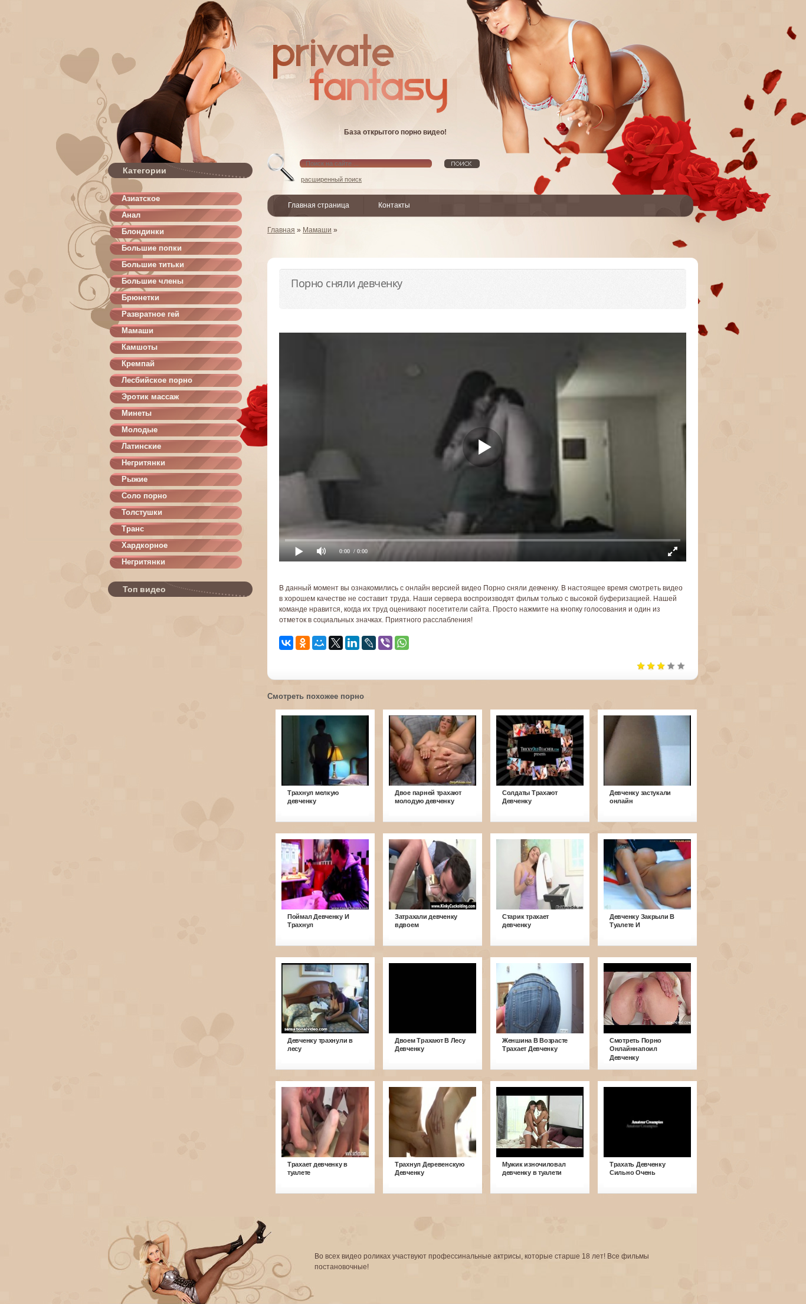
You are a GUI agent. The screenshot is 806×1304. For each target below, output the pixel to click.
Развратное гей (150, 314)
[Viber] (385, 643)
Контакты (394, 205)
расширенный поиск (331, 179)
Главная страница (318, 205)
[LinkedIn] (352, 643)
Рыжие (135, 479)
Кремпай (138, 363)
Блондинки (143, 231)
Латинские (141, 446)
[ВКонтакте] (286, 643)
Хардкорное (145, 545)
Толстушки (142, 512)
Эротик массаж (150, 396)
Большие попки (152, 248)
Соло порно (144, 495)
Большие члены (153, 281)
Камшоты (140, 347)
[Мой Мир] (319, 643)
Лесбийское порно (157, 380)
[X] (336, 643)
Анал (131, 215)
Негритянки (143, 462)
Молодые (140, 429)
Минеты (137, 413)
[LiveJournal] (369, 643)
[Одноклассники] (303, 643)
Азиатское (141, 198)
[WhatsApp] (402, 643)
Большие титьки (153, 264)
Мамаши (137, 330)
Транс (133, 528)
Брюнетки (140, 297)
